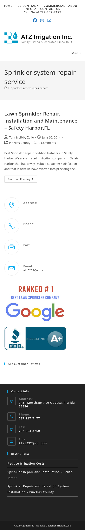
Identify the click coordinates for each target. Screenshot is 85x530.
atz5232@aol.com (35, 270)
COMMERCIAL (54, 5)
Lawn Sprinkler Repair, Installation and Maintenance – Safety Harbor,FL (41, 120)
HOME (7, 5)
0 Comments (47, 143)
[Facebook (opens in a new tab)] (35, 20)
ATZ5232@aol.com (33, 443)
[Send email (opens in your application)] (49, 20)
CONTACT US (50, 8)
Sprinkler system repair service (29, 88)
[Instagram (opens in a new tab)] (42, 20)
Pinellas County (19, 143)
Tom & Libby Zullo (21, 137)
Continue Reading (22, 180)
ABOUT (73, 5)
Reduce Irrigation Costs (26, 463)
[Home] (5, 88)
